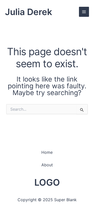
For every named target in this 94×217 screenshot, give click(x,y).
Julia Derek (28, 12)
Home (47, 152)
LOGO (47, 182)
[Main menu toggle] (84, 12)
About (47, 164)
